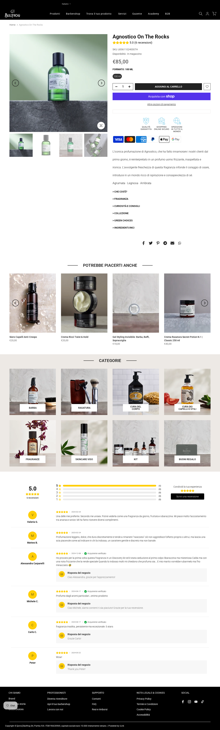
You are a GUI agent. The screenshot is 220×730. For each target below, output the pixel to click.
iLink (122, 726)
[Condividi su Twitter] (151, 243)
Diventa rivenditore (57, 698)
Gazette (137, 13)
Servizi (122, 13)
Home (12, 25)
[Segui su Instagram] (189, 702)
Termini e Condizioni (147, 704)
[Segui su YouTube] (195, 702)
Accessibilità (143, 714)
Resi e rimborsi (99, 709)
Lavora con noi (55, 709)
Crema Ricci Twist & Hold (74, 337)
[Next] (101, 83)
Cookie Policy (144, 709)
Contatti (96, 698)
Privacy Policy (144, 698)
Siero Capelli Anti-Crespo (23, 337)
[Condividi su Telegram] (165, 243)
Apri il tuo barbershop (58, 704)
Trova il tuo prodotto (99, 13)
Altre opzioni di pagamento (161, 104)
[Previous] (15, 83)
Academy (153, 13)
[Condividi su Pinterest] (158, 243)
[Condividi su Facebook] (143, 243)
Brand (12, 698)
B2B (167, 13)
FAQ (94, 704)
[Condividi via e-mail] (172, 243)
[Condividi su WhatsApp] (180, 243)
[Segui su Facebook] (182, 702)
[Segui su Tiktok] (202, 702)
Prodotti (55, 13)
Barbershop (73, 13)
